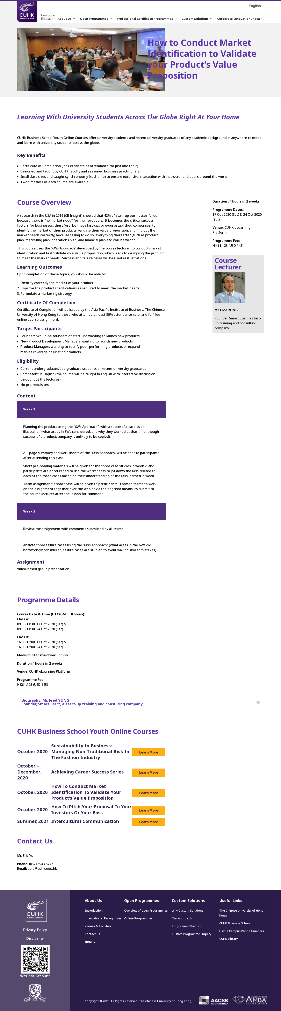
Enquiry (90, 941)
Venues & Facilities (98, 926)
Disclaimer (35, 938)
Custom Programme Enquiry (191, 934)
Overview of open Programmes (146, 910)
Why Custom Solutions (187, 910)
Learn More (148, 752)
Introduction (94, 910)
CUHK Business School (235, 923)
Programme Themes (186, 926)
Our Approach (182, 918)
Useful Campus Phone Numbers (241, 931)
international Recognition (103, 918)
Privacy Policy (35, 929)
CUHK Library (228, 939)
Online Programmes (138, 918)
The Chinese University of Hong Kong (241, 913)
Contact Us (92, 934)
